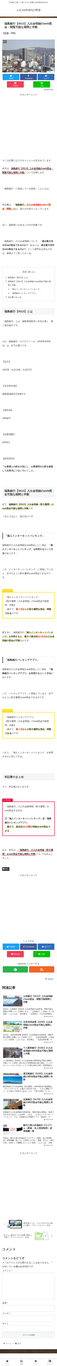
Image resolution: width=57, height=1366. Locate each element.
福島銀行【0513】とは (18, 277)
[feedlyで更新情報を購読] (15, 969)
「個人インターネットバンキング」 (25, 289)
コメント (7, 1270)
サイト (5, 1323)
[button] (51, 676)
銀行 (7, 869)
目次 (25, 272)
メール (6, 1313)
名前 (5, 1303)
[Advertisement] (28, 126)
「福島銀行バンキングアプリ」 (23, 293)
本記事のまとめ (14, 297)
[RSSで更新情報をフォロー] (41, 969)
